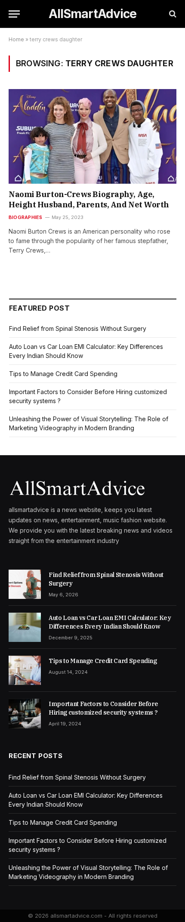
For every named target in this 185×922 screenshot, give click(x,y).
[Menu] (14, 14)
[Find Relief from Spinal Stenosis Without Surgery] (25, 584)
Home (16, 39)
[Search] (171, 14)
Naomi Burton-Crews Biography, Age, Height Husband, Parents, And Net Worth (89, 199)
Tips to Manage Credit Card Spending (63, 373)
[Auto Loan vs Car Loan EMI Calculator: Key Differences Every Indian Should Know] (25, 627)
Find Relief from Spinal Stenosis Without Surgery (77, 328)
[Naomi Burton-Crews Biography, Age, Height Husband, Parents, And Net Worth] (92, 136)
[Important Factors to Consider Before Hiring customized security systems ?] (25, 713)
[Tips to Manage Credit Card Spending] (25, 670)
